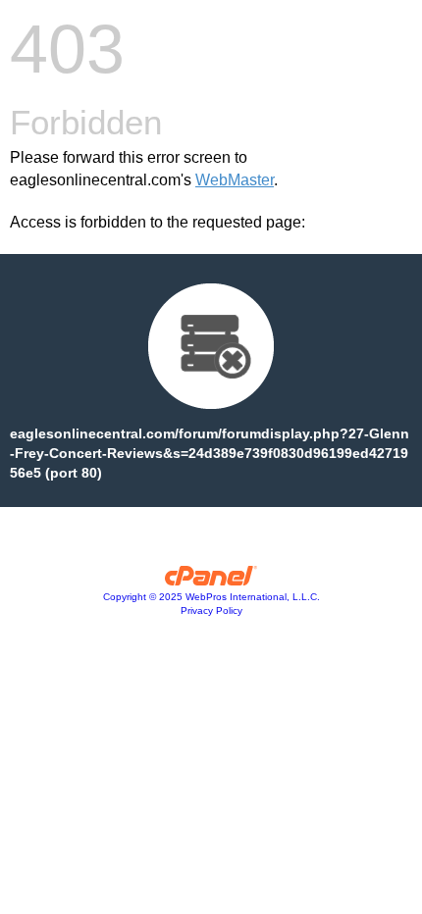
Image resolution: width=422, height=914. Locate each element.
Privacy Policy (211, 610)
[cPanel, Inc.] (211, 580)
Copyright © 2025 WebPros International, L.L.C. (211, 596)
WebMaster (234, 180)
